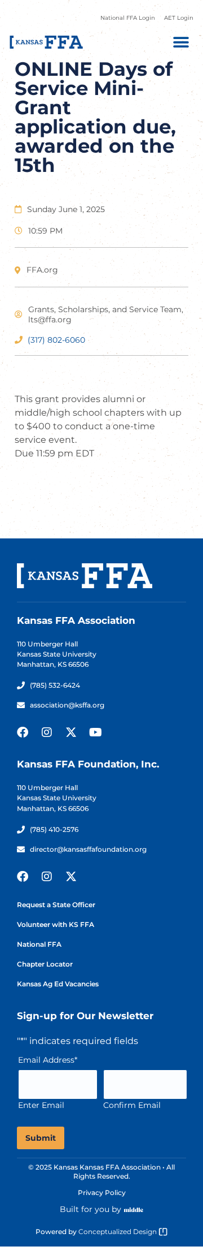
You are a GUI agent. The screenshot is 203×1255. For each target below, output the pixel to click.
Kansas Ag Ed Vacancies (58, 984)
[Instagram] (46, 732)
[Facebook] (22, 732)
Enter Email (41, 1105)
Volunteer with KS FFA (55, 924)
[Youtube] (95, 732)
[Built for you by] (133, 1210)
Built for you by (90, 1209)
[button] (180, 42)
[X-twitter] (71, 732)
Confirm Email (132, 1105)
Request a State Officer (56, 904)
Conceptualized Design (118, 1231)
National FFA (39, 944)
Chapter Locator (45, 964)
